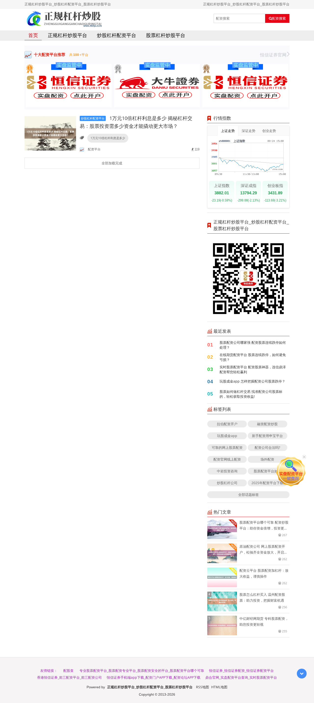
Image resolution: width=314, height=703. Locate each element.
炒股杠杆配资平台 (116, 35)
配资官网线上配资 (227, 459)
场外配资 (267, 459)
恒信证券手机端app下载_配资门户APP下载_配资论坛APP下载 (153, 677)
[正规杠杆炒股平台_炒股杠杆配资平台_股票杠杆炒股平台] (64, 18)
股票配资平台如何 (267, 471)
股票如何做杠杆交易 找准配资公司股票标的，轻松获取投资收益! (251, 394)
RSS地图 (202, 687)
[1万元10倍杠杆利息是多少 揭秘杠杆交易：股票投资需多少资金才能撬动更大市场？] (50, 133)
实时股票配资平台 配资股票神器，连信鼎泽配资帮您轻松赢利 (253, 369)
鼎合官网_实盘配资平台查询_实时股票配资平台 (241, 677)
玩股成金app (227, 435)
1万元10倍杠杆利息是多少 (108, 138)
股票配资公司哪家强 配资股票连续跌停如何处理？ (253, 345)
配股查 (68, 670)
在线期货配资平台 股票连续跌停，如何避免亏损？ (253, 357)
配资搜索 (279, 18)
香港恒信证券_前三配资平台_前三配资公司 (69, 677)
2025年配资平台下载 (267, 482)
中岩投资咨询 (227, 471)
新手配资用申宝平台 (267, 435)
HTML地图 (219, 687)
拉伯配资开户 (227, 424)
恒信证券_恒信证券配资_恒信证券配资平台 (241, 670)
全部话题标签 (248, 494)
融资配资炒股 (267, 424)
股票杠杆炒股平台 (165, 35)
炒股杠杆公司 (227, 482)
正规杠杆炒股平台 (67, 35)
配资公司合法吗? (267, 447)
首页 (33, 35)
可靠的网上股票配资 (227, 447)
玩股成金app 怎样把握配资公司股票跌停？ (252, 381)
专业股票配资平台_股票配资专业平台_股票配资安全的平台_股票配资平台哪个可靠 (141, 670)
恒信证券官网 (273, 55)
